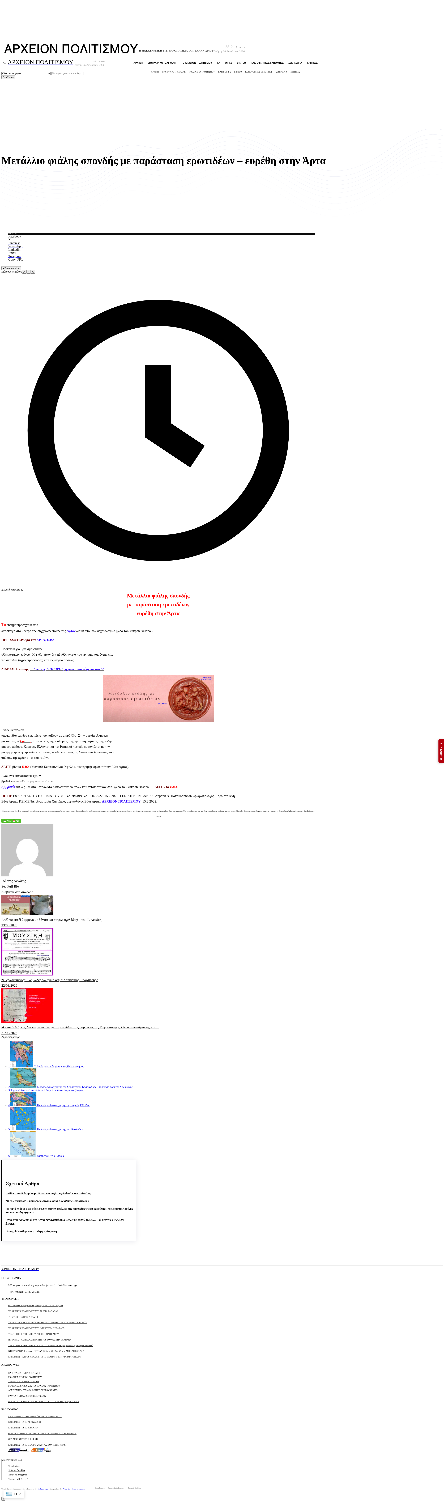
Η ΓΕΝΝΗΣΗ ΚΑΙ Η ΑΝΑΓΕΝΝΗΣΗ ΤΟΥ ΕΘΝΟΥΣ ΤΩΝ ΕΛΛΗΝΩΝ (39, 1339)
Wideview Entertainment (74, 1488)
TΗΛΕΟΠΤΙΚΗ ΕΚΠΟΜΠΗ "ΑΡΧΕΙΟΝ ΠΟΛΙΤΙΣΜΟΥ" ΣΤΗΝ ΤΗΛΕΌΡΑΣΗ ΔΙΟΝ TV (47, 1322)
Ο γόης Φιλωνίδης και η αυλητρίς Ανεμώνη (31, 1231)
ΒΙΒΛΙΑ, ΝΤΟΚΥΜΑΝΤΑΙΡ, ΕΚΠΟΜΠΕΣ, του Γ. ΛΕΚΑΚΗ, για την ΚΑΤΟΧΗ (43, 1401)
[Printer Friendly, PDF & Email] (11, 822)
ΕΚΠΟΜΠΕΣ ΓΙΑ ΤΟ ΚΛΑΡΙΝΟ (23, 1427)
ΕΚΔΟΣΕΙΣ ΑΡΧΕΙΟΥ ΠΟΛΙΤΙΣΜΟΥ (25, 1377)
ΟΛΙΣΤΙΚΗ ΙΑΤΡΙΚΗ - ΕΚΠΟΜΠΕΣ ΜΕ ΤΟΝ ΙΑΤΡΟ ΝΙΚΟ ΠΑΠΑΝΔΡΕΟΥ (42, 1433)
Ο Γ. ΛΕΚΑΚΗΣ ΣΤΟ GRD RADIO (24, 1438)
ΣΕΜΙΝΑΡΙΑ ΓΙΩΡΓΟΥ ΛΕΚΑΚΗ (23, 1381)
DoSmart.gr (43, 1488)
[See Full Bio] (21, 886)
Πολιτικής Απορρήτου (17, 1474)
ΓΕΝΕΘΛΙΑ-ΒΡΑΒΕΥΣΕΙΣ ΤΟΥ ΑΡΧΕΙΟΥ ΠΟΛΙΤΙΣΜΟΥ (34, 1385)
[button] (4, 63)
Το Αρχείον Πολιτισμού (18, 1478)
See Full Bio (10, 886)
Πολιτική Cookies (16, 1470)
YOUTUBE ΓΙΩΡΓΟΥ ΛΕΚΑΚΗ (23, 1316)
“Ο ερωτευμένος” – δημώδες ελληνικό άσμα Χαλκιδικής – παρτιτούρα (47, 1200)
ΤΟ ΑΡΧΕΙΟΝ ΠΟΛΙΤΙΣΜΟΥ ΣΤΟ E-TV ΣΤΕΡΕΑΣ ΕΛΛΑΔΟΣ (36, 1328)
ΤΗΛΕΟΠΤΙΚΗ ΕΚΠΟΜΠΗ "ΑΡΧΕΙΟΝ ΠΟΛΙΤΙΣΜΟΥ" (33, 1333)
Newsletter (441, 751)
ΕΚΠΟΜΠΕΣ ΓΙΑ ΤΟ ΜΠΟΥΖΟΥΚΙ (24, 1421)
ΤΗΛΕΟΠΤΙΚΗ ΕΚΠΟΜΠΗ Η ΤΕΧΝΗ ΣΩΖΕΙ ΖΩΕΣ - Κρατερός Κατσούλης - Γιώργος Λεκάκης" (50, 1345)
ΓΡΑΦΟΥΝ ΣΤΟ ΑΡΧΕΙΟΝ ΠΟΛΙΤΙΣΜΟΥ (27, 1395)
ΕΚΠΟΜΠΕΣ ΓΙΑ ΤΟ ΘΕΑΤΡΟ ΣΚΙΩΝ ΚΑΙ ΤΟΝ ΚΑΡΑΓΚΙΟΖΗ (37, 1444)
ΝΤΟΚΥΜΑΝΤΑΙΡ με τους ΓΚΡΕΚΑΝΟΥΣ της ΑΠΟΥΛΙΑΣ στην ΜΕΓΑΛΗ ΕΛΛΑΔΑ (46, 1350)
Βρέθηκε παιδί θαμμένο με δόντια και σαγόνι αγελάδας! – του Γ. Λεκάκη (48, 1193)
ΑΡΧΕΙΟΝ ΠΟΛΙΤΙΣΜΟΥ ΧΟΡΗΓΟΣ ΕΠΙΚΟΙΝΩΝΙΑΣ (33, 1390)
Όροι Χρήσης (14, 1465)
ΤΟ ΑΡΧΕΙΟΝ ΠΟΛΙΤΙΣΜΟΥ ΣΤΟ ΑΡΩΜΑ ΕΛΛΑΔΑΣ (33, 1311)
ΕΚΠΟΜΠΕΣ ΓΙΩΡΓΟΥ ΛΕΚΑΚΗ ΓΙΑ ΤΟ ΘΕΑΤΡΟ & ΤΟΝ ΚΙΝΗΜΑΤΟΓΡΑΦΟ (44, 1356)
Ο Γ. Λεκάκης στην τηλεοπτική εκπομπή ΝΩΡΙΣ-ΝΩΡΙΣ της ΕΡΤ (35, 1305)
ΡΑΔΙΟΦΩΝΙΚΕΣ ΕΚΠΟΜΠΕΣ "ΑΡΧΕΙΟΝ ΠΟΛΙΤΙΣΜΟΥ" (35, 1416)
